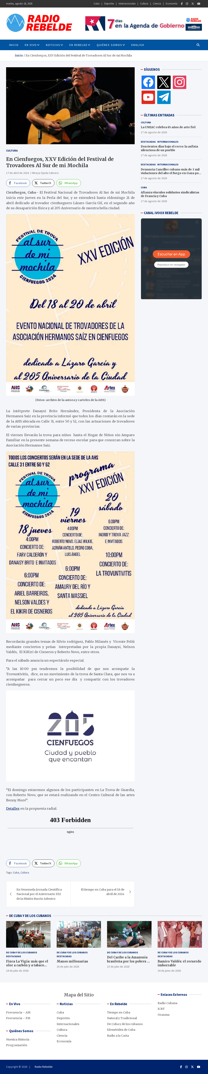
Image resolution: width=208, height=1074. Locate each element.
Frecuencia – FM (18, 1018)
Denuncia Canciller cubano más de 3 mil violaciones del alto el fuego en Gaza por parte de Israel (170, 173)
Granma (163, 1015)
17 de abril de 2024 (17, 173)
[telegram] (164, 97)
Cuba (97, 3)
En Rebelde (78, 45)
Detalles (13, 808)
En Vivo (31, 45)
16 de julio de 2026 (68, 966)
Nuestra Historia (17, 1039)
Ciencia (157, 3)
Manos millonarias (72, 961)
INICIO (14, 45)
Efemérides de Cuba (121, 1030)
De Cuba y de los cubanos (21, 952)
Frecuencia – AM (18, 1012)
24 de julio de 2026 (17, 970)
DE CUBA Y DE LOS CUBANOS (30, 916)
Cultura (144, 3)
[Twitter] (193, 4)
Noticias (53, 45)
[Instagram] (187, 4)
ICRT (161, 1009)
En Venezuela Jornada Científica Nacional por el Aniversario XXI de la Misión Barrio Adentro (39, 894)
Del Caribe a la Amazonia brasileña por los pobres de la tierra (129, 961)
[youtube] (148, 97)
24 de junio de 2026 (169, 970)
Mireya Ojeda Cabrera (45, 173)
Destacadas (148, 141)
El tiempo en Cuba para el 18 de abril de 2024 (102, 892)
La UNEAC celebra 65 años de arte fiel (168, 127)
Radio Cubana (167, 1003)
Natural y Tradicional (122, 1018)
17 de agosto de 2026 (154, 132)
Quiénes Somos (109, 45)
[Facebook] (181, 4)
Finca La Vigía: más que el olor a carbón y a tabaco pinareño (27, 965)
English (137, 45)
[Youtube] (199, 4)
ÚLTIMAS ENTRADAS (159, 115)
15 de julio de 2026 (118, 966)
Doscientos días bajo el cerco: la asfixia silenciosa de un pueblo (169, 148)
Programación (16, 1045)
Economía (171, 3)
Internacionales (127, 3)
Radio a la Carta (118, 1035)
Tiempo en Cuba (118, 1012)
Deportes (109, 3)
